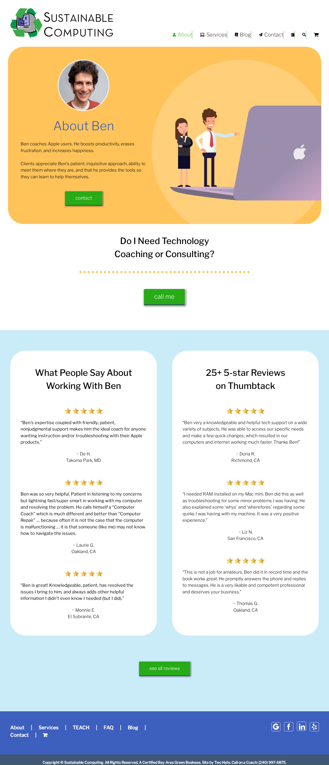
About (17, 728)
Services (49, 728)
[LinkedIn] (301, 726)
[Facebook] (288, 726)
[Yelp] (314, 726)
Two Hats (222, 762)
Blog (133, 728)
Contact (19, 735)
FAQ (109, 728)
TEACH (81, 728)
